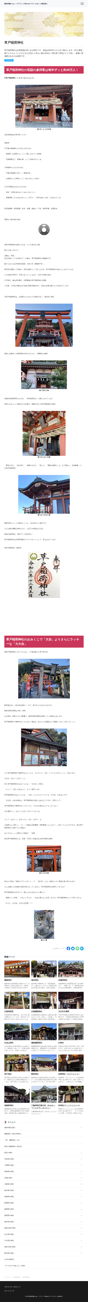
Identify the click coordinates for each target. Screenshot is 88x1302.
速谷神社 (35, 980)
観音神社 (35, 1074)
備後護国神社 (36, 1043)
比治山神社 (9, 1043)
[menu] (82, 3)
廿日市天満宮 (63, 1011)
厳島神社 (8, 980)
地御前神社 (9, 1105)
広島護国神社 (36, 1011)
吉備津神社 (62, 980)
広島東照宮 (9, 1011)
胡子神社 (8, 1074)
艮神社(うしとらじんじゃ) (69, 1105)
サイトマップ (9, 1291)
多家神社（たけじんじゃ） (69, 1074)
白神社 (61, 1043)
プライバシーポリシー (12, 1287)
